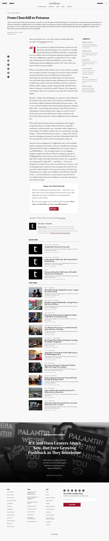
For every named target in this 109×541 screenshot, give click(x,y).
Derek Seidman (49, 309)
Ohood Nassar (49, 410)
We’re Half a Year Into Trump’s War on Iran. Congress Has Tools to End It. (62, 291)
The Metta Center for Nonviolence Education (60, 233)
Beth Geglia (48, 397)
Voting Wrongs (30, 514)
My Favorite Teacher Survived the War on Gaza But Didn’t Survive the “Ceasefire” (61, 404)
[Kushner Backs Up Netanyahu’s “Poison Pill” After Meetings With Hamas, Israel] (35, 380)
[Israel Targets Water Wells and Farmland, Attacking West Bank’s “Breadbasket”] (35, 342)
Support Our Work (49, 500)
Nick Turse (48, 266)
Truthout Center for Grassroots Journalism (50, 518)
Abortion (51, 6)
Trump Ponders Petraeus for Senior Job (57, 247)
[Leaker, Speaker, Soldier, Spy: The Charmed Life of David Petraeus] (35, 262)
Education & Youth (57, 325)
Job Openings (48, 521)
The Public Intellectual (31, 509)
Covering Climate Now (31, 521)
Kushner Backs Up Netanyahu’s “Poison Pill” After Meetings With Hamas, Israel (61, 379)
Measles (69, 6)
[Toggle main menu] (106, 3)
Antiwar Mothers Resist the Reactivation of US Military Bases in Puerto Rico (60, 391)
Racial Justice (9, 517)
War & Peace (16, 13)
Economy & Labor (10, 494)
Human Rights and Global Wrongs (32, 502)
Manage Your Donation (50, 497)
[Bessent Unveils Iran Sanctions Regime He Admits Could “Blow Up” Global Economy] (35, 317)
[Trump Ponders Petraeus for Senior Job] (35, 249)
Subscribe (48, 503)
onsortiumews (56, 252)
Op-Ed (9, 13)
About (11, 3)
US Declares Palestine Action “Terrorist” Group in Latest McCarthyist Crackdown (88, 72)
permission (62, 218)
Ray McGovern (49, 252)
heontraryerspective (59, 279)
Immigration (9, 506)
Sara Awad (48, 334)
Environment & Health (11, 500)
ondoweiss (55, 347)
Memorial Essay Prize (50, 515)
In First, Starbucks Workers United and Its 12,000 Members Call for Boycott (90, 54)
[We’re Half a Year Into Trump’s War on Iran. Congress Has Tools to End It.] (35, 292)
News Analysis (48, 244)
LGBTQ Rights (10, 509)
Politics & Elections (11, 512)
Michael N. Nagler (13, 32)
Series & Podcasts (10, 526)
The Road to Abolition (31, 506)
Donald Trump (42, 6)
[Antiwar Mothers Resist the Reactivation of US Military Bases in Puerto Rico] (35, 393)
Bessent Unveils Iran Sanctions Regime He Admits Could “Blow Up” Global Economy (61, 316)
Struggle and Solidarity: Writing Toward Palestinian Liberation (32, 493)
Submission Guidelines (50, 506)
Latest (4, 3)
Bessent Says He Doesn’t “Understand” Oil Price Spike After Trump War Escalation (60, 366)
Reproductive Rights (11, 520)
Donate (100, 3)
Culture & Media (10, 492)
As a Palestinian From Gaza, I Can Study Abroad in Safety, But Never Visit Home (61, 328)
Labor (57, 6)
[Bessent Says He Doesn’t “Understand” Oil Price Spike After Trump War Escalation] (35, 368)
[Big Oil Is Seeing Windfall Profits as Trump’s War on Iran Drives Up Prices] (35, 305)
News (46, 313)
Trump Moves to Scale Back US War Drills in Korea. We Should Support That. (61, 354)
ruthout (20, 32)
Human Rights (56, 338)
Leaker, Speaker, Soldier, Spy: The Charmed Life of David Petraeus (61, 260)
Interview (47, 375)
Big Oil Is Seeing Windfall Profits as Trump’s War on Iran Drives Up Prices (89, 81)
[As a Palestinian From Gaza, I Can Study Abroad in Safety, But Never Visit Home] (35, 330)
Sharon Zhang (48, 322)
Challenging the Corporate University (31, 518)
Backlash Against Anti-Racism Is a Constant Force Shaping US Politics (89, 63)
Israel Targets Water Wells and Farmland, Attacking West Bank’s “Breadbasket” (61, 341)
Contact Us (48, 524)
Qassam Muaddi (49, 347)
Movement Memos (31, 511)
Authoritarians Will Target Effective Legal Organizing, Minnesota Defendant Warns (88, 90)
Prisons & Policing (10, 515)
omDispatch (53, 266)
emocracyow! (56, 384)
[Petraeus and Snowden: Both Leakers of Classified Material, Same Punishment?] (35, 274)
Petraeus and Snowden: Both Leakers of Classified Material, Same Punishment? (61, 273)
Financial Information (50, 509)
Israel (63, 6)
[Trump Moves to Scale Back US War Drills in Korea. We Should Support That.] (35, 355)
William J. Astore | (49, 279)
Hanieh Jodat (48, 297)
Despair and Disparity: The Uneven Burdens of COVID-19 (32, 498)
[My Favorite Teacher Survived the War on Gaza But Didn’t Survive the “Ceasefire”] (35, 405)
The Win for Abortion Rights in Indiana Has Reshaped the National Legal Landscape (90, 46)
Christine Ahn (48, 359)
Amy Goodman (49, 384)
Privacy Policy (48, 512)
